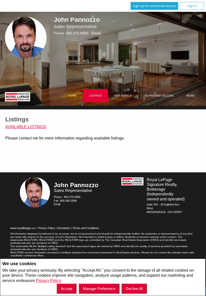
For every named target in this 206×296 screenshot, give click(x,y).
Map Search (123, 95)
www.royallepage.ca (22, 228)
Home (72, 95)
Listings (95, 95)
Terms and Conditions (85, 228)
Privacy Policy (48, 280)
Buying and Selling (159, 95)
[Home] (17, 97)
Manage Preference (99, 288)
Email (96, 33)
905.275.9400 (77, 33)
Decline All (134, 288)
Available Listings (25, 127)
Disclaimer (63, 228)
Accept (66, 288)
